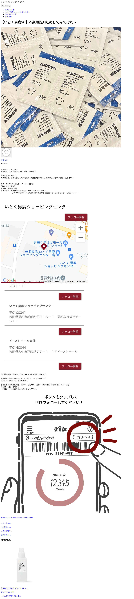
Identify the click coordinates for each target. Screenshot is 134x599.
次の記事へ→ (6, 527)
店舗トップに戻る (7, 592)
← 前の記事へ (6, 523)
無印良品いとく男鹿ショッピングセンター (17, 517)
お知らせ (4, 160)
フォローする (6, 6)
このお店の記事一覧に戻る (11, 596)
